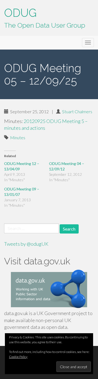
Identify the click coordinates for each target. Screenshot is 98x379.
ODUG (20, 13)
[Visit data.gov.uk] (49, 289)
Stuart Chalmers (77, 111)
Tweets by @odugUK (26, 244)
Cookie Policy (18, 357)
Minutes (17, 137)
